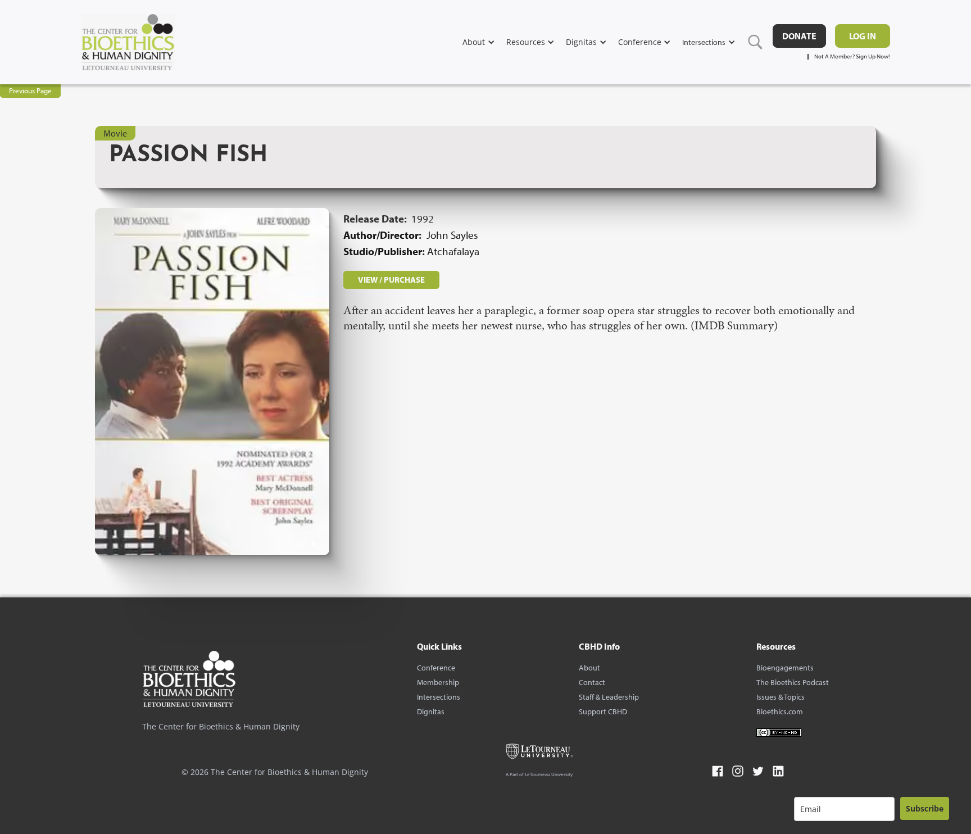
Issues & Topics (780, 697)
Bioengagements (785, 668)
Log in (862, 36)
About (589, 668)
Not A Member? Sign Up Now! (852, 56)
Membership (438, 682)
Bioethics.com (779, 711)
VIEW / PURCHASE (391, 279)
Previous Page (30, 90)
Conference (436, 668)
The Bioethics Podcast (792, 682)
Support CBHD (603, 711)
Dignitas (430, 711)
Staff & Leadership (609, 697)
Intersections (438, 697)
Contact (592, 682)
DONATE (799, 36)
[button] (484, 41)
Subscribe (924, 808)
